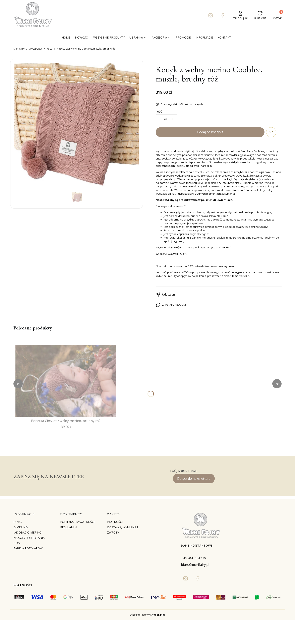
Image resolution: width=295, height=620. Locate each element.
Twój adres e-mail (183, 471)
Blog (17, 543)
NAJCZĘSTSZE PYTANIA (29, 538)
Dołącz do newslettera (194, 478)
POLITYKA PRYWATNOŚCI (77, 522)
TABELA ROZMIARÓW (28, 548)
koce (49, 48)
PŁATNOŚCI (115, 522)
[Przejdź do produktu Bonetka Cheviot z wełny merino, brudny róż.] (65, 381)
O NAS (17, 522)
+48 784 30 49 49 (193, 558)
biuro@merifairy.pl (195, 564)
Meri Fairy (18, 48)
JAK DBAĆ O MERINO (27, 532)
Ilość (159, 111)
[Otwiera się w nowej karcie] (210, 15)
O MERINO (225, 247)
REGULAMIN (68, 527)
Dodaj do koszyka (210, 132)
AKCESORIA (35, 48)
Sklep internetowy (146, 614)
